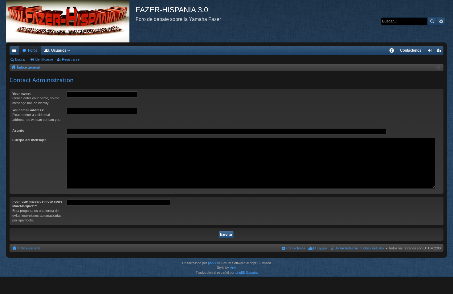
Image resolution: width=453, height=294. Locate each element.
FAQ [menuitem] (393, 51)
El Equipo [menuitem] (320, 248)
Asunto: (19, 130)
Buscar (432, 21)
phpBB (213, 263)
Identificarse (44, 59)
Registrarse (71, 59)
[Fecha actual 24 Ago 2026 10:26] (438, 68)
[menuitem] (410, 50)
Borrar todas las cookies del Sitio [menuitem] (359, 248)
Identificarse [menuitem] (430, 51)
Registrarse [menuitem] (440, 51)
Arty (233, 267)
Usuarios (58, 50)
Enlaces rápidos (15, 51)
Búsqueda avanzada (441, 21)
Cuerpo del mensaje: (29, 140)
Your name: (21, 93)
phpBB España (246, 272)
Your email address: (28, 110)
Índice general (28, 67)
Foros (33, 50)
